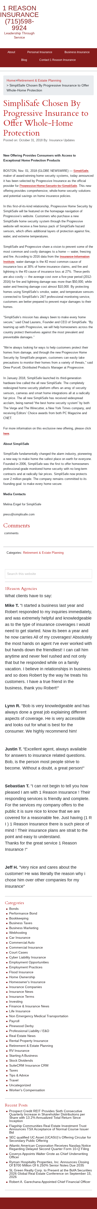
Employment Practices (25, 967)
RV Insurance (19, 1050)
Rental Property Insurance (28, 1041)
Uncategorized (20, 1085)
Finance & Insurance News (29, 1006)
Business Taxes (20, 923)
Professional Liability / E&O (29, 1031)
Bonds (14, 909)
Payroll (14, 1021)
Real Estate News (22, 1036)
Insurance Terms (21, 996)
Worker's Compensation (27, 1090)
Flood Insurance (21, 972)
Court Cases (18, 952)
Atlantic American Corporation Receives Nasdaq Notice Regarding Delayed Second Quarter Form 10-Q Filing (50, 1147)
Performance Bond (23, 913)
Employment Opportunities (29, 962)
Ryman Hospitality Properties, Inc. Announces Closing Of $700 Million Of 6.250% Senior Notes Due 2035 (49, 1163)
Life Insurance (19, 1011)
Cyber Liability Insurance (27, 957)
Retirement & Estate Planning (43, 552)
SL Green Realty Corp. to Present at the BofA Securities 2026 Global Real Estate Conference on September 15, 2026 (50, 1173)
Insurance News (21, 991)
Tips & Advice (19, 1075)
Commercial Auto (22, 942)
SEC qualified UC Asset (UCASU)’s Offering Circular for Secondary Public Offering (50, 1138)
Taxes (13, 1070)
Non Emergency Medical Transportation (38, 1016)
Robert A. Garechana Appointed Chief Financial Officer (49, 1182)
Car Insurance (19, 937)
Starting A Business (23, 1055)
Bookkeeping (18, 918)
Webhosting (18, 932)
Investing (16, 1001)
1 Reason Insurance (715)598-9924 (19, 17)
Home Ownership (22, 977)
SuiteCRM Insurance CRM (28, 1065)
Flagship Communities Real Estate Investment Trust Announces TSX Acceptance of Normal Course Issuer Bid (49, 1129)
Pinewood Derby (21, 1026)
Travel (13, 1080)
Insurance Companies (25, 987)
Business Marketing (23, 928)
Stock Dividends (21, 1060)
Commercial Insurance (26, 947)
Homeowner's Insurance (27, 982)
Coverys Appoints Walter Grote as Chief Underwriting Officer (48, 1155)
